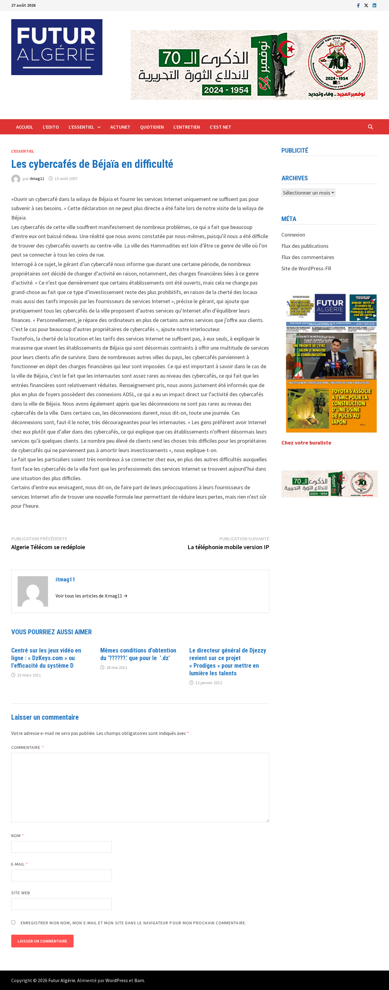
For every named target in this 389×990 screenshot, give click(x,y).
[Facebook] (359, 5)
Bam (139, 980)
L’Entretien (187, 127)
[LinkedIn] (374, 5)
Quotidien (152, 127)
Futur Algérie (61, 980)
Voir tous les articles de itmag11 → (92, 596)
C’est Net (220, 127)
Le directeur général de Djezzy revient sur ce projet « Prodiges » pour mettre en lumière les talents (227, 662)
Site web (20, 892)
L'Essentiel (22, 151)
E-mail (19, 864)
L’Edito (51, 127)
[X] (367, 5)
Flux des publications (305, 245)
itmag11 (37, 178)
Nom (17, 835)
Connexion (293, 234)
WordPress (116, 980)
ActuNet (120, 127)
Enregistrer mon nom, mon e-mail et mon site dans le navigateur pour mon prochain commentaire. (133, 923)
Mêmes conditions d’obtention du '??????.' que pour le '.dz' (138, 654)
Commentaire (27, 747)
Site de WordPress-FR (306, 268)
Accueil (24, 127)
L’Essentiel (81, 127)
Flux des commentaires (307, 257)
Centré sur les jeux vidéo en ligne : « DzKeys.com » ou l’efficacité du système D (46, 658)
